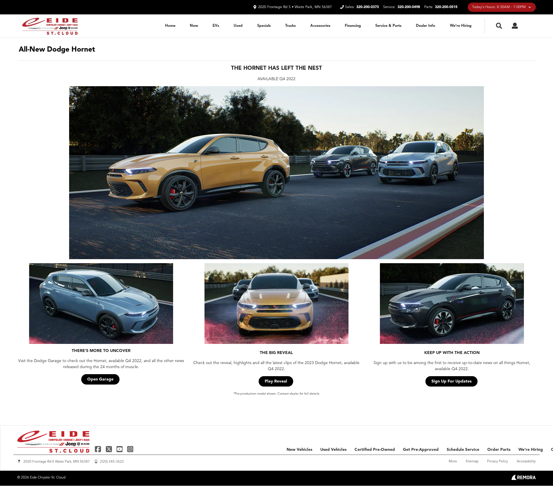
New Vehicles (299, 450)
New (194, 26)
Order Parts (498, 450)
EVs (216, 26)
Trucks (290, 26)
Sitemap (472, 461)
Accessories (320, 26)
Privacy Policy (497, 461)
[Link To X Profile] (109, 449)
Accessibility (526, 461)
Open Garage (100, 379)
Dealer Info (425, 26)
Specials (264, 26)
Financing (353, 26)
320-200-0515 (446, 7)
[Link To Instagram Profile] (130, 449)
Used (238, 26)
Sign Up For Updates (451, 381)
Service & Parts (388, 26)
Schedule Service (463, 450)
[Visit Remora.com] (523, 479)
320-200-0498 (408, 7)
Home (170, 26)
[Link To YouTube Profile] (120, 449)
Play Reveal (276, 381)
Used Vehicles (333, 450)
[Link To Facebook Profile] (98, 449)
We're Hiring (460, 26)
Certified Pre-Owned (375, 450)
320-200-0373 (367, 7)
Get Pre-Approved (421, 450)
